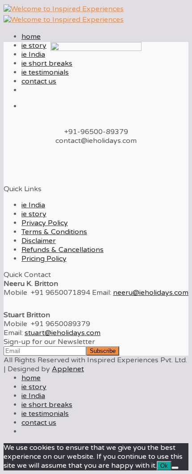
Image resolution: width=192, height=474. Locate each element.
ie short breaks (46, 63)
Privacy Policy (44, 222)
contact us (38, 81)
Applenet (68, 369)
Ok (164, 465)
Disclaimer (38, 240)
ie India (33, 54)
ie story (33, 45)
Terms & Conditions (54, 231)
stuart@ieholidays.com (62, 332)
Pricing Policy (44, 258)
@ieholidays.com (150, 292)
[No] (175, 467)
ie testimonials (45, 72)
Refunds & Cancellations (62, 249)
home (31, 36)
